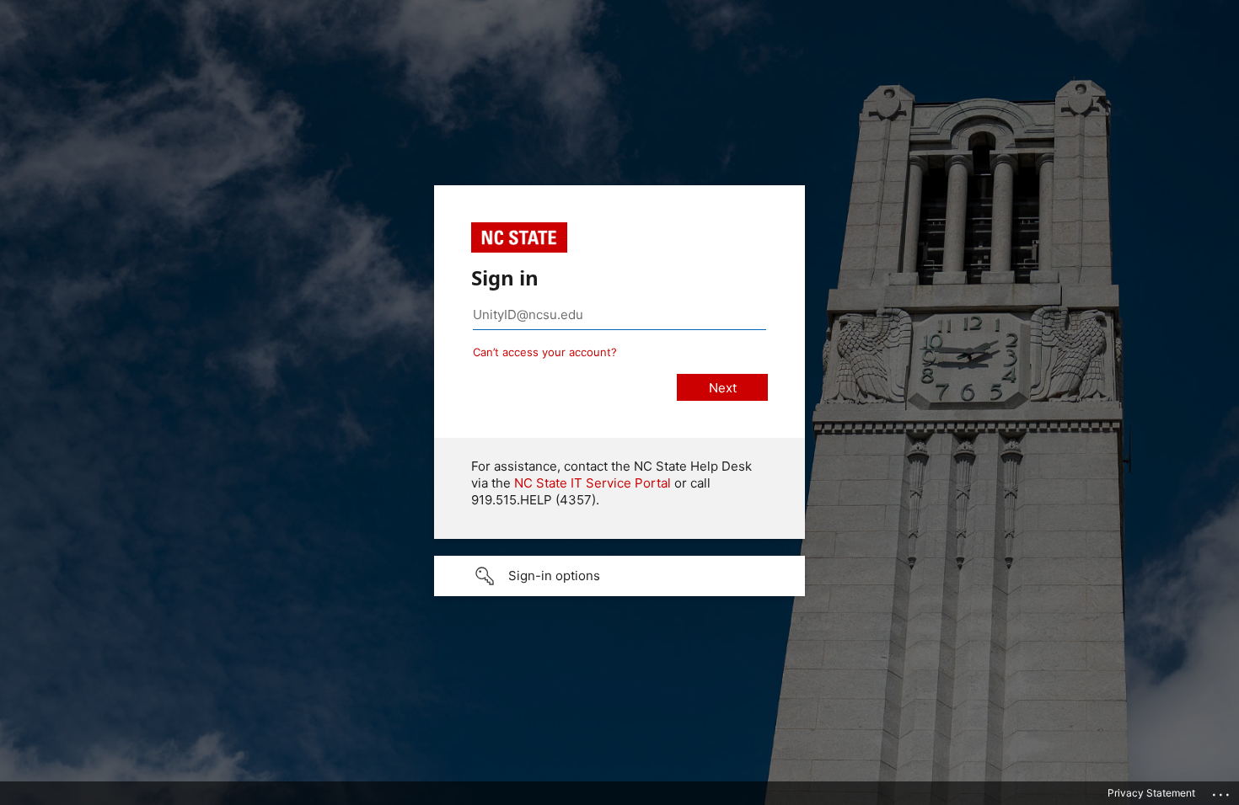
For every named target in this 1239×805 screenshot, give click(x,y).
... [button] (1222, 790)
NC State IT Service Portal (592, 483)
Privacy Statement (1151, 792)
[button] (619, 576)
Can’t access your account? (545, 352)
